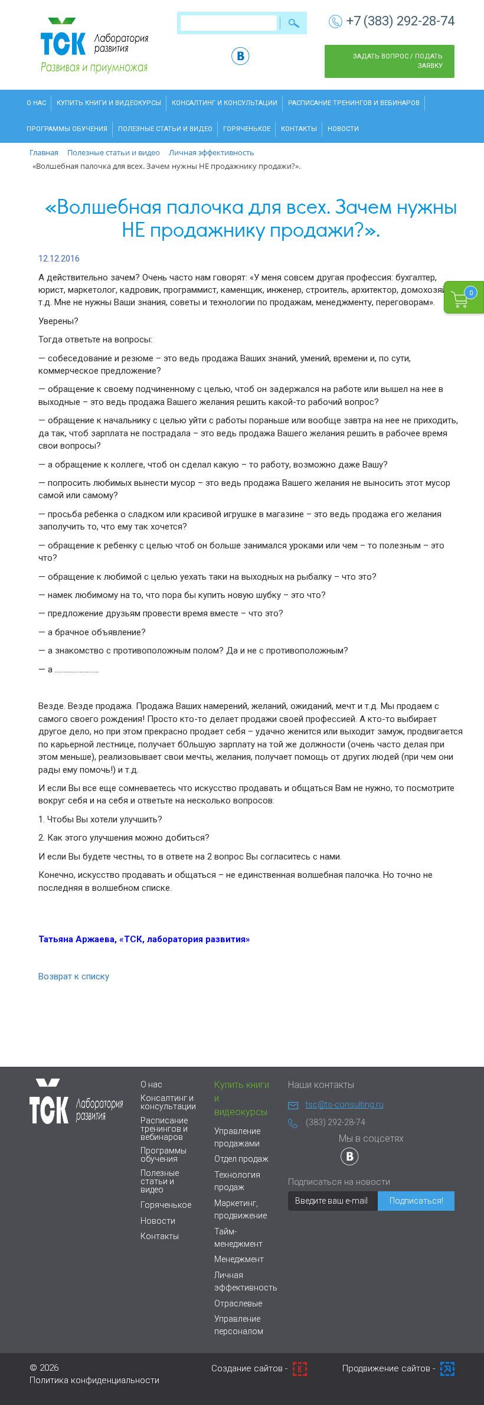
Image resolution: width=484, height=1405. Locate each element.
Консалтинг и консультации (224, 103)
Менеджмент (239, 1259)
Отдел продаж (241, 1159)
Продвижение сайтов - (389, 1368)
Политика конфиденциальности (94, 1380)
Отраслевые (238, 1303)
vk (240, 56)
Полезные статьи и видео (165, 129)
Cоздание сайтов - (250, 1368)
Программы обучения (67, 129)
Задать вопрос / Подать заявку (398, 61)
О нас (36, 103)
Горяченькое (246, 129)
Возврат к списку (73, 976)
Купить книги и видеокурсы (109, 103)
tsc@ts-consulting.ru (345, 1104)
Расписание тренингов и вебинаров (354, 103)
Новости (343, 129)
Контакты (299, 129)
